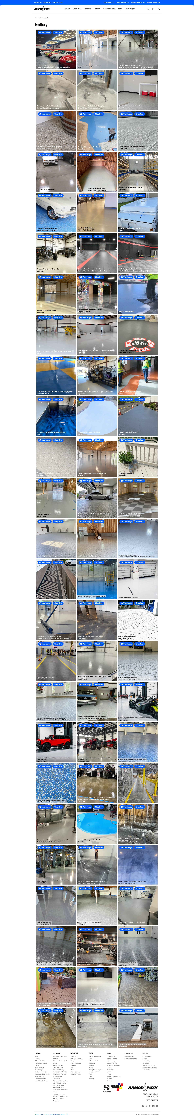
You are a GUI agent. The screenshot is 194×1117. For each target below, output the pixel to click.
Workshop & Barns (76, 1074)
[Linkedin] (153, 1106)
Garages (73, 1061)
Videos (109, 1074)
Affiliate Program (129, 1056)
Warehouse (56, 1101)
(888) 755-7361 (152, 1100)
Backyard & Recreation (95, 1056)
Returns (145, 1058)
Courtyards (92, 1063)
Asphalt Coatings (39, 1067)
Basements (74, 1056)
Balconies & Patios (94, 1061)
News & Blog (110, 1070)
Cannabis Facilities (58, 1067)
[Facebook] (143, 1106)
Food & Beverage (57, 1076)
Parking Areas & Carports (95, 1070)
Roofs (72, 1070)
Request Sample (152, 2)
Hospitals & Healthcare (59, 1087)
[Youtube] (157, 1106)
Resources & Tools (109, 9)
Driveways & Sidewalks (77, 1058)
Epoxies (37, 1058)
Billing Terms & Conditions (150, 1067)
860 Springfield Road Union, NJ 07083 (150, 1095)
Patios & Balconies (76, 1063)
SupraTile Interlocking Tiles (42, 1074)
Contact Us (38, 2)
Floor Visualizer (122, 2)
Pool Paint (37, 1065)
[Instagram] (150, 1106)
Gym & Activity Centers (59, 1085)
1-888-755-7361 (57, 2)
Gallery (108, 1072)
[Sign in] (159, 9)
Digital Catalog (111, 1061)
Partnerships (129, 1053)
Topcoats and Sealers (41, 1063)
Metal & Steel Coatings (41, 1081)
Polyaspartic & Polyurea (41, 1061)
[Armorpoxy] (143, 1086)
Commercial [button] (77, 9)
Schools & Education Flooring (61, 1096)
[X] (146, 1106)
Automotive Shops (58, 1065)
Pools (72, 1067)
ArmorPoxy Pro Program (131, 1058)
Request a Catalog (112, 1063)
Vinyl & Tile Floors (75, 1072)
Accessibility (146, 1070)
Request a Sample (112, 1058)
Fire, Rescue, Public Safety (60, 1074)
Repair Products (39, 1076)
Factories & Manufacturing (60, 1072)
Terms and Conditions (148, 1065)
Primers (37, 1056)
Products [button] (67, 9)
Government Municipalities (60, 1081)
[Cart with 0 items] (153, 9)
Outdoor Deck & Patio (40, 1072)
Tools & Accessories (40, 1078)
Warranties (146, 1063)
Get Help (145, 1053)
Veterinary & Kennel (58, 1098)
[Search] (148, 9)
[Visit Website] (113, 1086)
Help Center (47, 2)
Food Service (56, 1078)
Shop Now (58, 32)
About (109, 1053)
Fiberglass (73, 1065)
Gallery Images (130, 9)
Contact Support (147, 1056)
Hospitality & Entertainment (60, 1089)
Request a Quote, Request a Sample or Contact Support (50, 1114)
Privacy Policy (146, 1061)
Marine (55, 1092)
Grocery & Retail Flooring (59, 1083)
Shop (120, 9)
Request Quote (111, 1056)
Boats (90, 1058)
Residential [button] (87, 9)
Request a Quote (137, 2)
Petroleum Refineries (58, 1094)
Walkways (91, 1078)
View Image (46, 32)
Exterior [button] (97, 9)
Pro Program (108, 2)
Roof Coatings (39, 1070)
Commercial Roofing (58, 1070)
